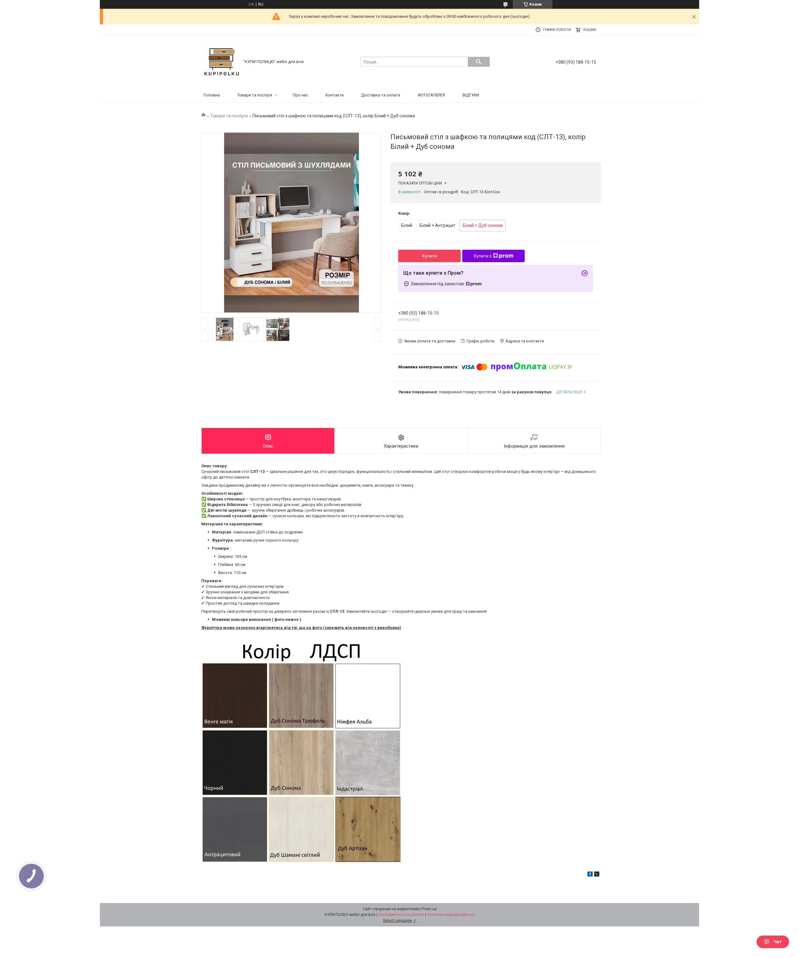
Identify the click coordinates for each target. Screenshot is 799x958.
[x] (596, 875)
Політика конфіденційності (451, 914)
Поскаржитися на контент (401, 914)
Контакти (335, 95)
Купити (429, 255)
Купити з (483, 255)
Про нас (300, 95)
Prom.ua (429, 909)
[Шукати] (479, 62)
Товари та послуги (254, 95)
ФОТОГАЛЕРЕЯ (431, 95)
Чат (777, 941)
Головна (211, 95)
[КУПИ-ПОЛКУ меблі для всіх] (221, 61)
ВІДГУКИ (471, 95)
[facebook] (590, 875)
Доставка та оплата (380, 95)
